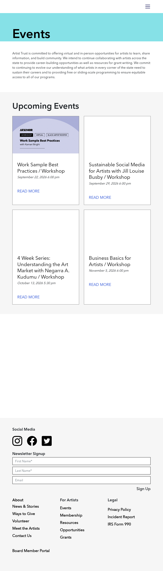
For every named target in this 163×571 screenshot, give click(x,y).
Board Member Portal (31, 550)
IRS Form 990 (119, 524)
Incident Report (121, 516)
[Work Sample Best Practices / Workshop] (46, 134)
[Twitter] (47, 441)
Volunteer (20, 521)
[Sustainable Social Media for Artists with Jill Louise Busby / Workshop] (117, 134)
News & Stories (25, 506)
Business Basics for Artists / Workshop (110, 261)
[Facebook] (32, 441)
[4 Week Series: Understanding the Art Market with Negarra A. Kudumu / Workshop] (46, 228)
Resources (69, 522)
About (17, 500)
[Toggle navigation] (148, 6)
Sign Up (143, 488)
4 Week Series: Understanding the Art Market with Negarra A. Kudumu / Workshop (43, 267)
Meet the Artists (26, 528)
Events (65, 507)
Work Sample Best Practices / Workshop (41, 167)
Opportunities (72, 529)
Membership (71, 515)
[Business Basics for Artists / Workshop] (117, 228)
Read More (28, 191)
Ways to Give (23, 513)
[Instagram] (17, 441)
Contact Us (22, 535)
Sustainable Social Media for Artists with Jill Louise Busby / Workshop (117, 170)
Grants (66, 537)
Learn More (18, 468)
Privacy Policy (119, 509)
